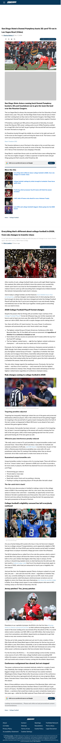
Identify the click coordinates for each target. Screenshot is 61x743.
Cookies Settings (26, 731)
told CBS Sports (30, 447)
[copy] (14, 39)
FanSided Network (52, 723)
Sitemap (24, 726)
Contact (23, 723)
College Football (14, 217)
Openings (38, 723)
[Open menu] (4, 2)
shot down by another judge (47, 580)
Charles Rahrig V (8, 35)
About (5, 723)
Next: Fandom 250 (11, 141)
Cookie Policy (39, 729)
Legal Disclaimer (51, 729)
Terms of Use (25, 729)
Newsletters (39, 726)
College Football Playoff (13, 316)
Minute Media (10, 735)
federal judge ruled (20, 563)
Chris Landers (7, 243)
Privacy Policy (7, 729)
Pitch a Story (50, 726)
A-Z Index (6, 726)
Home (6, 217)
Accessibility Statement (11, 731)
